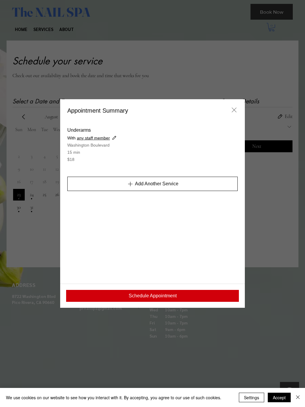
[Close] (297, 397)
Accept (279, 397)
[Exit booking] (234, 110)
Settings (251, 397)
